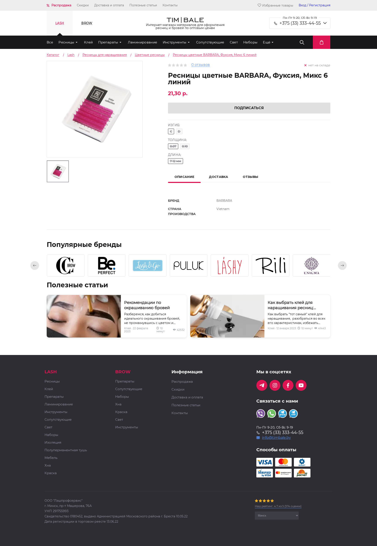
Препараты (108, 42)
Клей (88, 42)
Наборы (250, 42)
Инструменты (175, 42)
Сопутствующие (210, 42)
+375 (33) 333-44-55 (300, 23)
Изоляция (53, 442)
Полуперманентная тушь (66, 450)
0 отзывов (200, 65)
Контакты (170, 5)
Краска (51, 473)
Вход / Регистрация (314, 5)
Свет (234, 42)
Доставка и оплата (109, 5)
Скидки (83, 5)
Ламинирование (142, 42)
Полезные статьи (143, 5)
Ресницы (66, 42)
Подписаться (249, 108)
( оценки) (278, 506)
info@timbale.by (276, 437)
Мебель (51, 458)
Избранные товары (277, 5)
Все (50, 42)
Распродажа (61, 5)
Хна (48, 465)
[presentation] (34, 265)
